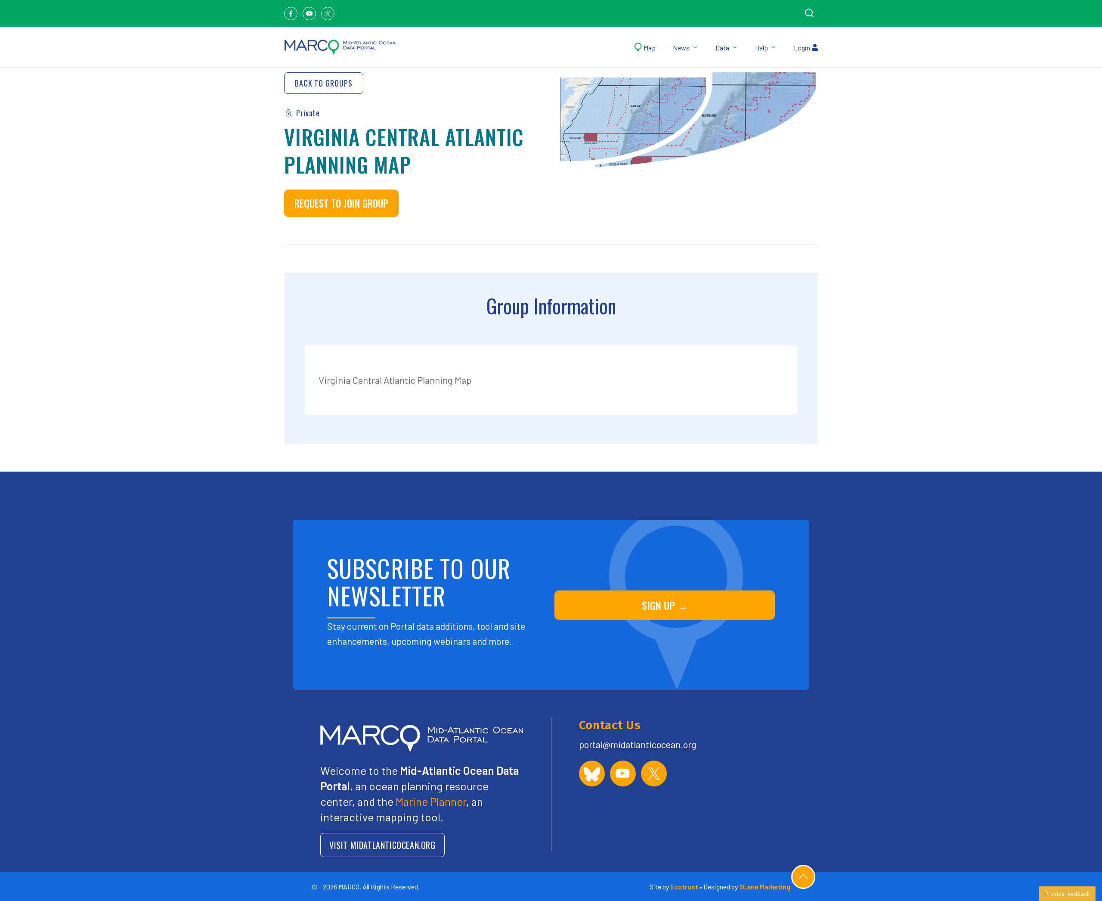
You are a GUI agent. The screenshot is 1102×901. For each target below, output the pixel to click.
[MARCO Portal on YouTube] (623, 773)
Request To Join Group (341, 203)
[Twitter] (327, 13)
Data (722, 47)
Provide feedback (1067, 893)
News (681, 47)
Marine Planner (431, 801)
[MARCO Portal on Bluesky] (592, 773)
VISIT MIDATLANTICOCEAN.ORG (382, 845)
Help (761, 47)
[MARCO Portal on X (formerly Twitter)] (654, 773)
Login (802, 47)
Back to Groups (324, 83)
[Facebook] (290, 13)
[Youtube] (309, 13)
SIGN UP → (665, 605)
